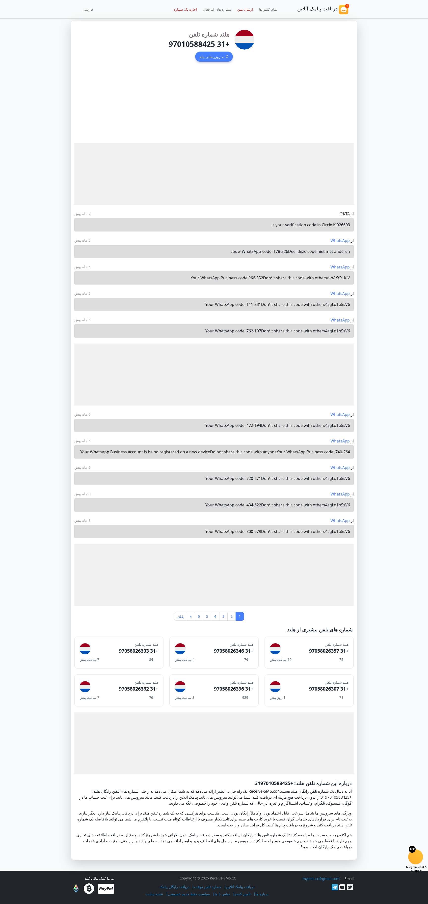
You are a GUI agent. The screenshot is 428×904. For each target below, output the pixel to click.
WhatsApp (340, 240)
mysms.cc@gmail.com (321, 878)
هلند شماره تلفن (209, 34)
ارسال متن (245, 9)
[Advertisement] (214, 106)
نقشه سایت (154, 894)
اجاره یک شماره (185, 9)
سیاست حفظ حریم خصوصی (189, 894)
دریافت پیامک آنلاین (240, 886)
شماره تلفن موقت (207, 886)
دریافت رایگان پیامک (174, 886)
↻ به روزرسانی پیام (214, 56)
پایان (180, 616)
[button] (90, 9)
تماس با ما (222, 894)
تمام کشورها (268, 9)
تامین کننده (243, 894)
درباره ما (262, 894)
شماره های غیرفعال (217, 9)
